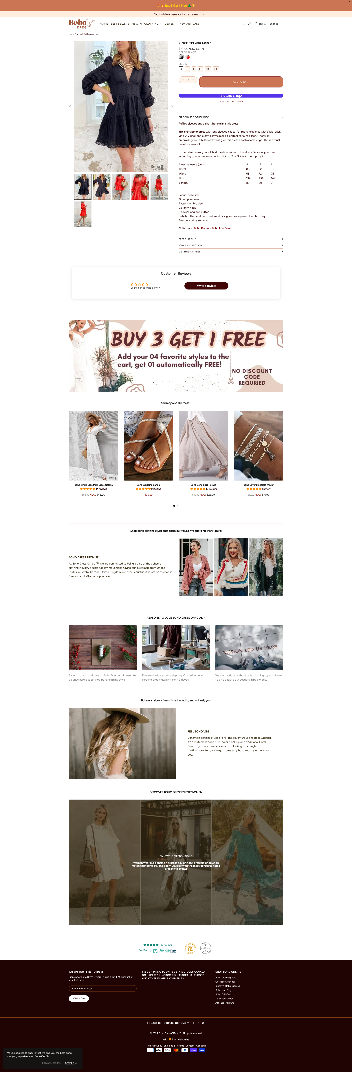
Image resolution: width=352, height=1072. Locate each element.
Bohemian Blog (223, 990)
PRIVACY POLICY (51, 1063)
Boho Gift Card (223, 994)
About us (201, 1045)
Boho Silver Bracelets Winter (258, 484)
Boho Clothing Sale (225, 977)
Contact (190, 1045)
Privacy (158, 1045)
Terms (149, 1045)
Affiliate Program (224, 1002)
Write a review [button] (206, 285)
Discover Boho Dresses (227, 986)
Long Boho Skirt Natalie (203, 484)
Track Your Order (224, 998)
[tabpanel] (93, 457)
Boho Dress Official (82, 24)
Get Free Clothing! (225, 981)
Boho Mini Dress (222, 228)
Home (71, 34)
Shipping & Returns (174, 1045)
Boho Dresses (202, 228)
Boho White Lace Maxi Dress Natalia (93, 484)
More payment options (231, 101)
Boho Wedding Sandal (148, 484)
